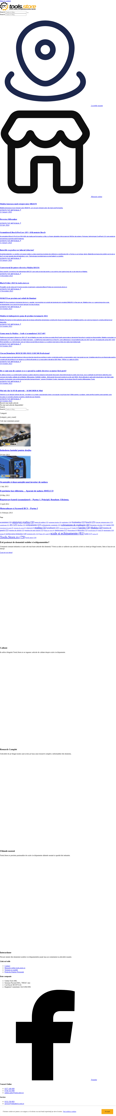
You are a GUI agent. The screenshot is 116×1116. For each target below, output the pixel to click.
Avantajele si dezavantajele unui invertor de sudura (24, 482)
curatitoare (4, 525)
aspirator (66, 522)
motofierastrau (93, 530)
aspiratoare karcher (55, 522)
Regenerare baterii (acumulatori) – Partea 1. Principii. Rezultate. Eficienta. (34, 499)
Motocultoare (72, 530)
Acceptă (107, 1111)
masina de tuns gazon (34, 530)
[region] (58, 1111)
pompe (3, 534)
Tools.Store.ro (12, 537)
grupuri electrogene (65, 528)
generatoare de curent (6, 528)
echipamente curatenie (51, 525)
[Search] (28, 12)
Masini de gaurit (49, 530)
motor (100, 530)
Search (2, 12)
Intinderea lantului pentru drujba (15, 450)
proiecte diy (33, 534)
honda (75, 528)
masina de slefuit (16, 530)
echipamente (33, 525)
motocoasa (61, 530)
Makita (97, 527)
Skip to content (5, 1)
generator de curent (20, 528)
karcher (84, 527)
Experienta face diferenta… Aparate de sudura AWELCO (26, 491)
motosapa (109, 530)
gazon (110, 525)
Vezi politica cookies (69, 1111)
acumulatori (6, 522)
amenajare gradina (23, 522)
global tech (30, 528)
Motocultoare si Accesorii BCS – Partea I (19, 508)
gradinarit (53, 528)
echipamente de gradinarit (75, 525)
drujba (22, 525)
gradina (40, 527)
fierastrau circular (98, 525)
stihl (88, 534)
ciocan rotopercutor (104, 522)
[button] (9, 403)
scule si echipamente (67, 533)
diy (13, 525)
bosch (90, 522)
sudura (95, 534)
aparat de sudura (41, 522)
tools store (31, 537)
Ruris (42, 534)
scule (47, 534)
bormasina (78, 522)
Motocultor (82, 530)
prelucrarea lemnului (16, 534)
